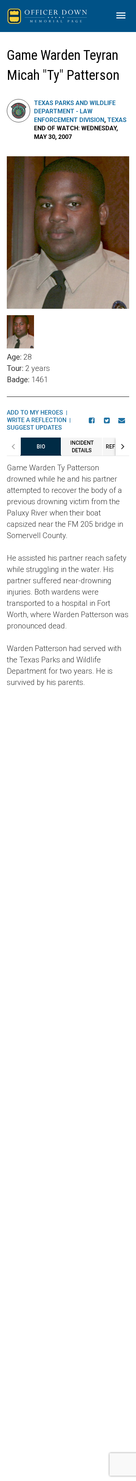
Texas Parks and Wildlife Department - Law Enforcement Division (75, 111)
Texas (117, 120)
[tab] (40, 447)
